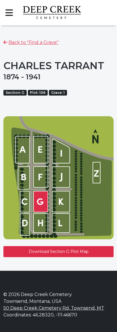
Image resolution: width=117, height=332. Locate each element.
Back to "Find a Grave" (33, 42)
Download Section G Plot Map (59, 251)
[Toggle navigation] (9, 12)
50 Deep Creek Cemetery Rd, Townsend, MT (53, 308)
